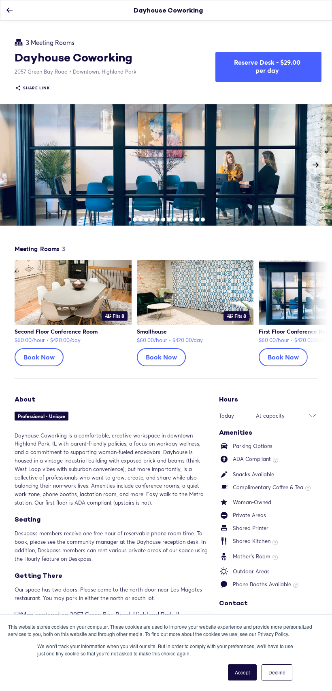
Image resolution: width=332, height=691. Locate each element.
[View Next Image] (316, 165)
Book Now (39, 357)
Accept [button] (242, 672)
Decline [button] (276, 672)
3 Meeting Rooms (50, 42)
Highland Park (104, 71)
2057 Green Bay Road (41, 71)
